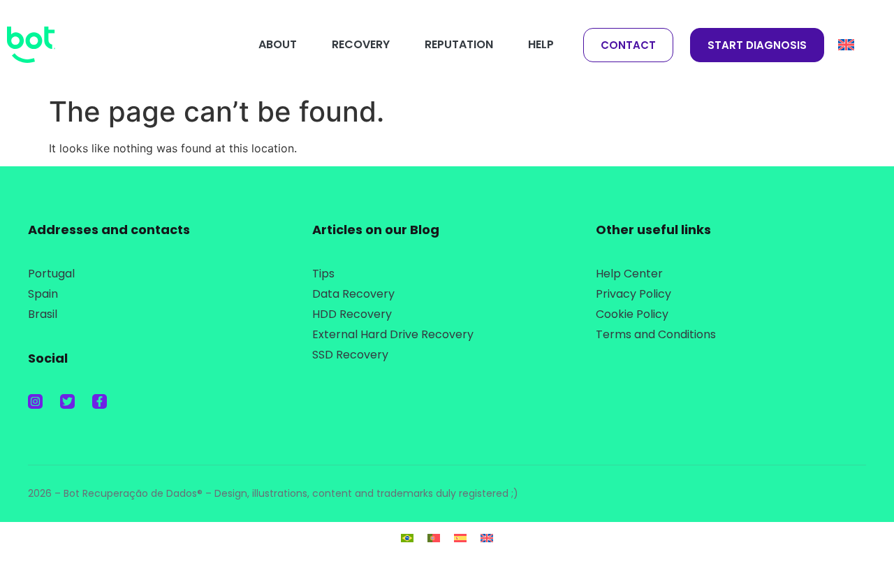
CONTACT (628, 45)
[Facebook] (99, 401)
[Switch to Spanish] (460, 537)
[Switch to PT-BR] (407, 537)
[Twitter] (67, 401)
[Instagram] (35, 401)
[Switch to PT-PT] (433, 537)
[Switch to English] (487, 537)
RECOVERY (361, 44)
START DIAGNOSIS (757, 45)
